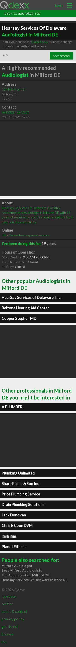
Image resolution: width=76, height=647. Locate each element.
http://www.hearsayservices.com (26, 235)
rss (3, 641)
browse (7, 634)
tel (15, 112)
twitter (7, 604)
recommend (61, 56)
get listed (9, 626)
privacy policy (12, 619)
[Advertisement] (38, 158)
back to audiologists (22, 13)
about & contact (14, 611)
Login (58, 5)
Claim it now (39, 42)
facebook (8, 596)
